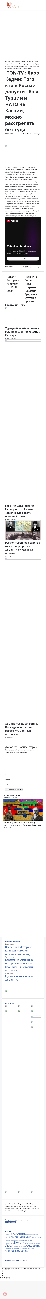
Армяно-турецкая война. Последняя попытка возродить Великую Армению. (21, 729)
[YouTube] (2, 1273)
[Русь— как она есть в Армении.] (36, 1006)
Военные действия (20, 61)
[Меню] (3, 5)
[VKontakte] (5, 1278)
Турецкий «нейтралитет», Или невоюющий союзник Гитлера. (22, 331)
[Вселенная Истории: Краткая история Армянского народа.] (10, 1006)
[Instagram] (2, 1275)
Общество (33, 1245)
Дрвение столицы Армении (19, 1240)
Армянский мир (19, 1237)
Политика (22, 68)
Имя (7, 775)
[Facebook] (2, 1271)
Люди (9, 1245)
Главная (9, 61)
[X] (3, 1278)
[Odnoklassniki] (6, 1278)
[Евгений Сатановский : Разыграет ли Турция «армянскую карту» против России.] (23, 341)
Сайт (6, 784)
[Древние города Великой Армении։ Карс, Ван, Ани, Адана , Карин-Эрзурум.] (10, 1192)
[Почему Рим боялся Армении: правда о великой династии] (36, 1028)
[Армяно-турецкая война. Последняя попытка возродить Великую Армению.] (23, 559)
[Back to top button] (0, 1280)
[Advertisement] (23, 33)
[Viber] (11, 1278)
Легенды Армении (34, 1243)
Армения (17, 1234)
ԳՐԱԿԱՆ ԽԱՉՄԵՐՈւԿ (17, 1251)
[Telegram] (10, 1278)
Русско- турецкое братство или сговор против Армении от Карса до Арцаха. (22, 548)
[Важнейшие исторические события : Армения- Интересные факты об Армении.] (36, 1192)
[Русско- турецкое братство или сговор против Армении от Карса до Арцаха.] (23, 540)
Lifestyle (7, 1234)
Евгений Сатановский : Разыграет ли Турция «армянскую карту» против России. (20, 511)
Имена (29, 1240)
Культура (21, 1242)
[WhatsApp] (8, 1278)
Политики (29, 68)
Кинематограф (9, 1243)
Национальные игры (20, 1246)
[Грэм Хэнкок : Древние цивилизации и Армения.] (36, 1022)
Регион (32, 1248)
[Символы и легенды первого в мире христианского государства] (10, 1011)
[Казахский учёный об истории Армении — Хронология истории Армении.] (23, 1006)
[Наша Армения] (12, 5)
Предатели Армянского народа (20, 1248)
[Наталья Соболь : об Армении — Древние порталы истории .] (23, 1011)
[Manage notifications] (5, 1294)
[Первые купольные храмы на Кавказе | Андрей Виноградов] (36, 1017)
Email (7, 780)
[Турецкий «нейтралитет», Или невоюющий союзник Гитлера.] (23, 308)
